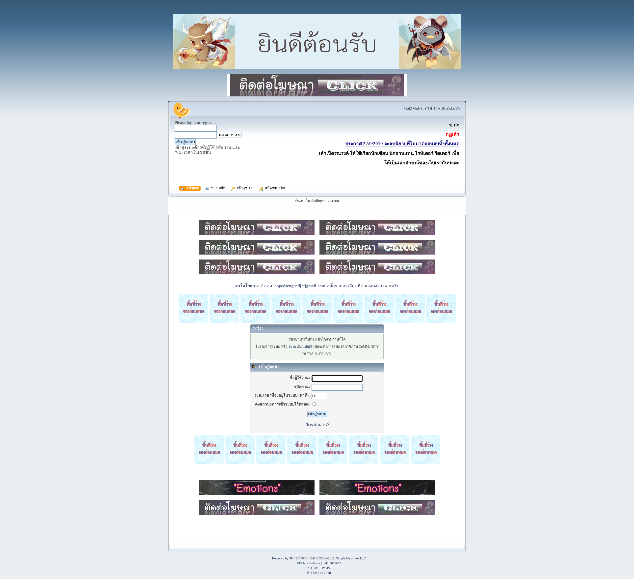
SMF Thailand (331, 563)
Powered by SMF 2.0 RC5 (289, 558)
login (191, 122)
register (208, 122)
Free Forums (314, 563)
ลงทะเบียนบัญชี (300, 346)
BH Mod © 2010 (319, 573)
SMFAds (301, 563)
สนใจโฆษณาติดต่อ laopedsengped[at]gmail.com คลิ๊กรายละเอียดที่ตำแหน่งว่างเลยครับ (317, 285)
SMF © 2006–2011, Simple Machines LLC (337, 558)
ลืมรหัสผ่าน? (317, 424)
